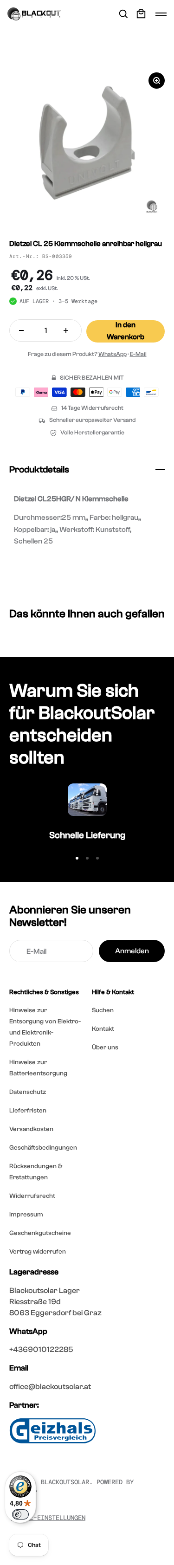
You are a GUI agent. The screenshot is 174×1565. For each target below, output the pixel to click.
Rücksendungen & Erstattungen (35, 1172)
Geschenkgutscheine (40, 1233)
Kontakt (103, 1029)
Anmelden (132, 951)
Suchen (103, 1010)
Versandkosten (31, 1129)
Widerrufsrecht (32, 1196)
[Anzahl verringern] (23, 330)
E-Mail (138, 353)
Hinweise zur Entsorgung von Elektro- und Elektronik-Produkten (45, 1027)
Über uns (105, 1047)
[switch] (20, 1514)
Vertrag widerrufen (37, 1251)
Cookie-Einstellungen (48, 1517)
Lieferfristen (27, 1110)
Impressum (26, 1214)
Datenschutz (27, 1092)
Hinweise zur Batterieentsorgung (38, 1068)
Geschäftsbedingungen (43, 1147)
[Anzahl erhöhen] (67, 330)
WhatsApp (112, 353)
